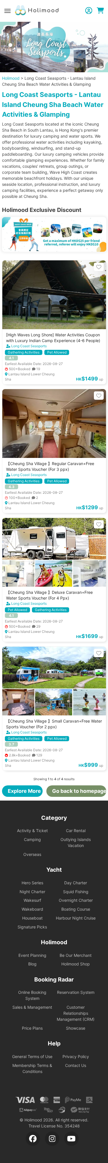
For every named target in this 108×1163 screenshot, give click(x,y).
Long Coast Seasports (29, 346)
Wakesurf (32, 900)
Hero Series (32, 882)
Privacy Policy (75, 1056)
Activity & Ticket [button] (32, 830)
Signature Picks (32, 926)
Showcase (75, 1028)
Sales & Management (32, 1007)
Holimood (11, 78)
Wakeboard (32, 909)
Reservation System (75, 992)
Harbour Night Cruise (76, 918)
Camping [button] (32, 839)
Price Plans (32, 1028)
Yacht (54, 869)
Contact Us (75, 1065)
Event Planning (32, 955)
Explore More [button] (24, 791)
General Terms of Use (32, 1056)
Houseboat (32, 918)
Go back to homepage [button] (79, 791)
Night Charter (32, 891)
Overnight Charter (76, 900)
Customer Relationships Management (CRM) (75, 1013)
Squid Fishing (75, 891)
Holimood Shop (75, 963)
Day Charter (75, 882)
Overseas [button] (32, 854)
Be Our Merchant (76, 955)
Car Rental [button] (76, 830)
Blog (32, 963)
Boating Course (75, 909)
